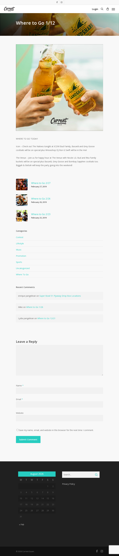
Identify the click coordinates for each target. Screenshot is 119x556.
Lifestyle (20, 243)
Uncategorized (23, 268)
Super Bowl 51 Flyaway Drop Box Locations (60, 295)
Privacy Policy (68, 484)
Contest (19, 237)
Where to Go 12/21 (46, 318)
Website (20, 413)
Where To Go (22, 274)
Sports (19, 262)
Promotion (21, 255)
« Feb (21, 524)
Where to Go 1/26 (34, 307)
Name (20, 385)
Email (19, 399)
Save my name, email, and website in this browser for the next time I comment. (56, 430)
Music (18, 249)
